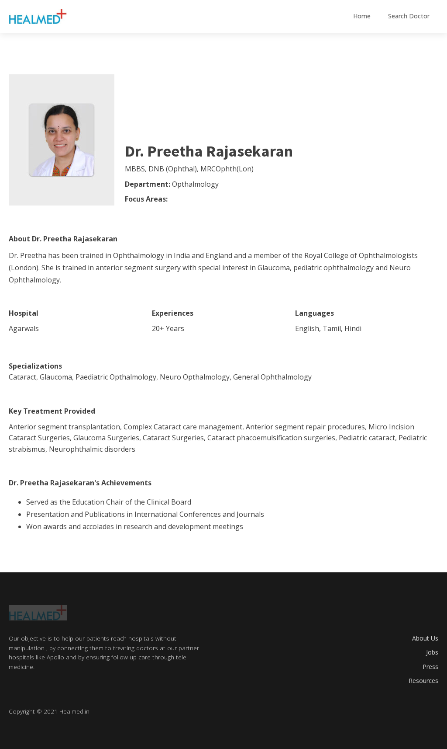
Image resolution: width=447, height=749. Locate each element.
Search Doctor (409, 16)
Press (430, 666)
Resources (423, 680)
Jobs (432, 652)
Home (362, 16)
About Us (425, 638)
